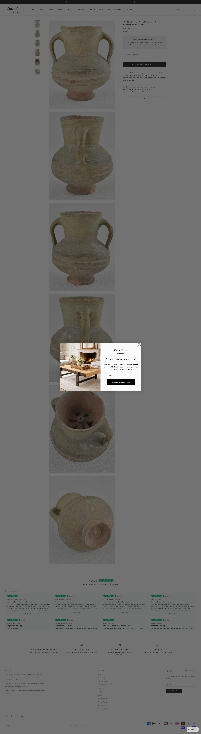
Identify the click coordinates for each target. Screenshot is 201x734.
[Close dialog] (138, 345)
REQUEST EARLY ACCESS (121, 382)
